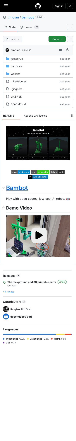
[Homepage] (38, 6)
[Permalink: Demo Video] (3, 208)
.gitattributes (18, 81)
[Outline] (71, 115)
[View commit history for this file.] (67, 49)
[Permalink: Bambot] (3, 187)
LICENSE (16, 96)
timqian (13, 17)
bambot (28, 17)
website (15, 73)
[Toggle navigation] (5, 5)
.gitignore (16, 89)
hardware (16, 66)
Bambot (17, 187)
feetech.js (17, 58)
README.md (18, 104)
